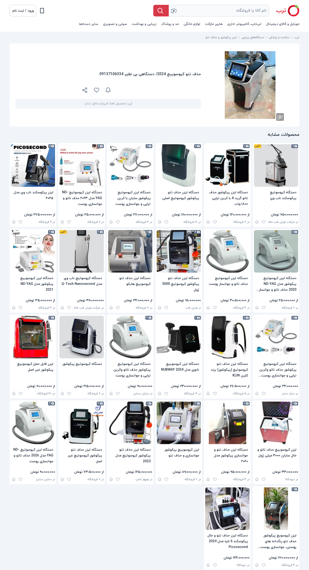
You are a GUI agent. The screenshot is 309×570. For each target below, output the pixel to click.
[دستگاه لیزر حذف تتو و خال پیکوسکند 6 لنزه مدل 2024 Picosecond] (227, 508)
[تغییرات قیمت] (108, 90)
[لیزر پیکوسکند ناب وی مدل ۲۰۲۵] (33, 165)
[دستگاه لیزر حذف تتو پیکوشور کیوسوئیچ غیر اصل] (81, 423)
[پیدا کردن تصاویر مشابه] (280, 117)
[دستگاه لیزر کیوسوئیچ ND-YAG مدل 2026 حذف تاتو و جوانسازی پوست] (33, 423)
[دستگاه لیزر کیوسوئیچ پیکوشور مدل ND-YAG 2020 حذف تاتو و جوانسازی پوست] (276, 251)
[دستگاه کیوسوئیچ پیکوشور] (81, 337)
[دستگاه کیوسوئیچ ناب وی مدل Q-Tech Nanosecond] (81, 251)
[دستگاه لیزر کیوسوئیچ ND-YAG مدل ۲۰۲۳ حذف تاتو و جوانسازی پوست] (81, 165)
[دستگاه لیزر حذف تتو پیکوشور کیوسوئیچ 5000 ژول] (179, 251)
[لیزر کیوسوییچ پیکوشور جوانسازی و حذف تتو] (179, 423)
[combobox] (219, 10)
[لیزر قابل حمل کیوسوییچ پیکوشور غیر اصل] (33, 337)
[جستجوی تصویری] (173, 10)
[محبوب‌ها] (96, 90)
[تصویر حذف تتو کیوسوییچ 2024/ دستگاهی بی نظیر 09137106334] (250, 85)
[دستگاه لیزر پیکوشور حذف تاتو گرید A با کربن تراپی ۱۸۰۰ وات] (227, 165)
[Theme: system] (42, 10)
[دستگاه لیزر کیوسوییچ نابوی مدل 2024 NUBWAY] (179, 337)
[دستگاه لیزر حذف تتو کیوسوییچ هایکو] (130, 251)
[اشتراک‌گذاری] (85, 90)
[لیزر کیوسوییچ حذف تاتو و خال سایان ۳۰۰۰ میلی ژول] (276, 423)
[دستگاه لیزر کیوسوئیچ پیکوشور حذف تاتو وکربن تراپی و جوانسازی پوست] (130, 337)
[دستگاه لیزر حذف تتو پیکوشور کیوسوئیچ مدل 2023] (130, 423)
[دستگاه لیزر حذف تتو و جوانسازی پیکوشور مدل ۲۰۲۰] (227, 423)
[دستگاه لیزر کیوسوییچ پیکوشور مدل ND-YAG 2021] (33, 251)
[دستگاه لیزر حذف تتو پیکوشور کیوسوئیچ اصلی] (179, 165)
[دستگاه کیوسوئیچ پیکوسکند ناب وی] (276, 165)
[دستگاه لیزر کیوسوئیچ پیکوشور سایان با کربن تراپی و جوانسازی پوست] (130, 165)
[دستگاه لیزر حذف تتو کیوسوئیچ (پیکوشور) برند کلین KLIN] (227, 337)
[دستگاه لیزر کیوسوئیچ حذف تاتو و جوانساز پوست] (227, 251)
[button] (23, 10)
